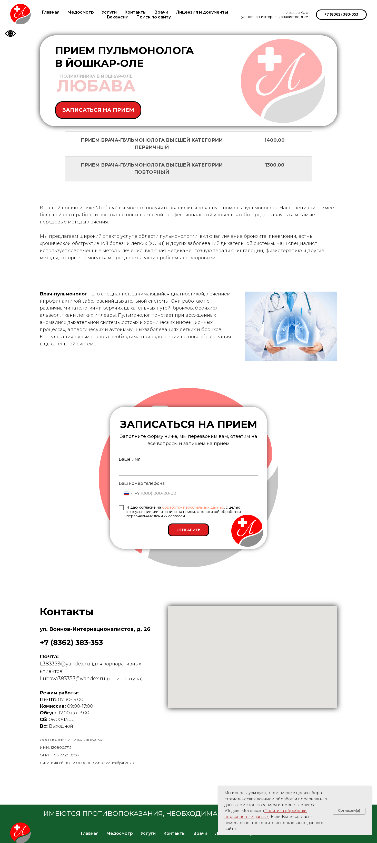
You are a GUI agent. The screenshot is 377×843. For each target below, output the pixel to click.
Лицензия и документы (202, 12)
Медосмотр (80, 12)
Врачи (161, 12)
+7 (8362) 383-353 (71, 642)
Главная (50, 12)
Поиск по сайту (153, 17)
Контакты (135, 12)
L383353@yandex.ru (65, 664)
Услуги (109, 12)
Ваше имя (130, 459)
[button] (98, 110)
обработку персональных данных (193, 507)
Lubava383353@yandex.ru (72, 678)
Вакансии (117, 17)
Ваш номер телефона (142, 483)
